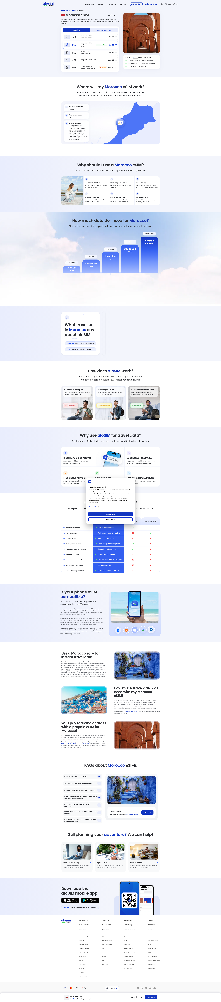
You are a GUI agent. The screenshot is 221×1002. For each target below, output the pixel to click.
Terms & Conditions (153, 940)
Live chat (150, 929)
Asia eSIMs (81, 940)
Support (150, 920)
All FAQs (150, 953)
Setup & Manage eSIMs (154, 960)
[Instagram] (154, 988)
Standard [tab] (76, 30)
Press (103, 960)
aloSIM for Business (107, 940)
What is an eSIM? (128, 956)
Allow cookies (110, 514)
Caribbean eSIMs (83, 944)
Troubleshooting (152, 968)
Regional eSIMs (84, 925)
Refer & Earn (105, 964)
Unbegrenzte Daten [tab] (104, 30)
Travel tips (127, 944)
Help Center (152, 948)
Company (105, 920)
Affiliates (104, 956)
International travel (129, 929)
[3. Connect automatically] (144, 403)
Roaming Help (128, 968)
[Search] (162, 4)
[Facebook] (138, 988)
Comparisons (127, 937)
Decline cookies (110, 519)
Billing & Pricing (151, 964)
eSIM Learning (129, 948)
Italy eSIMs (81, 972)
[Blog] (77, 857)
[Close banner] (132, 481)
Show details (93, 507)
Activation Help (152, 933)
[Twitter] (142, 988)
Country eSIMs (84, 948)
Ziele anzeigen (136, 4)
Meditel (71, 109)
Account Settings (152, 956)
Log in (149, 944)
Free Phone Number (107, 944)
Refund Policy (151, 937)
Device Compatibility (130, 953)
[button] (90, 37)
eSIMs (125, 940)
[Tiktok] (159, 988)
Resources (128, 920)
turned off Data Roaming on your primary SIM (75, 744)
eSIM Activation (106, 937)
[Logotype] (48, 4)
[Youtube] (150, 988)
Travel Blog (128, 925)
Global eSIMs (82, 933)
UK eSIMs (81, 960)
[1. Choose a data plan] (77, 403)
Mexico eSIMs (82, 956)
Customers (152, 925)
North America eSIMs (84, 937)
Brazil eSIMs (82, 968)
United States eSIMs (84, 953)
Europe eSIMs (82, 929)
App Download (105, 929)
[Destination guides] (110, 857)
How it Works (106, 925)
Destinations (65, 10)
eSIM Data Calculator (129, 960)
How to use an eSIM (129, 964)
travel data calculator (130, 711)
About (104, 948)
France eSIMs (82, 964)
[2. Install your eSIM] (110, 403)
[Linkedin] (146, 988)
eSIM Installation (106, 933)
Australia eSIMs (83, 976)
